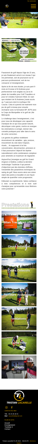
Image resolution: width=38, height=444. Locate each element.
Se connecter (31, 1)
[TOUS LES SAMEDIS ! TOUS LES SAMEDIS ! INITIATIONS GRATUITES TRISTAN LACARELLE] (19, 61)
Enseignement (10, 425)
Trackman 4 (9, 427)
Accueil (7, 423)
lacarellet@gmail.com (15, 416)
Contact (7, 429)
